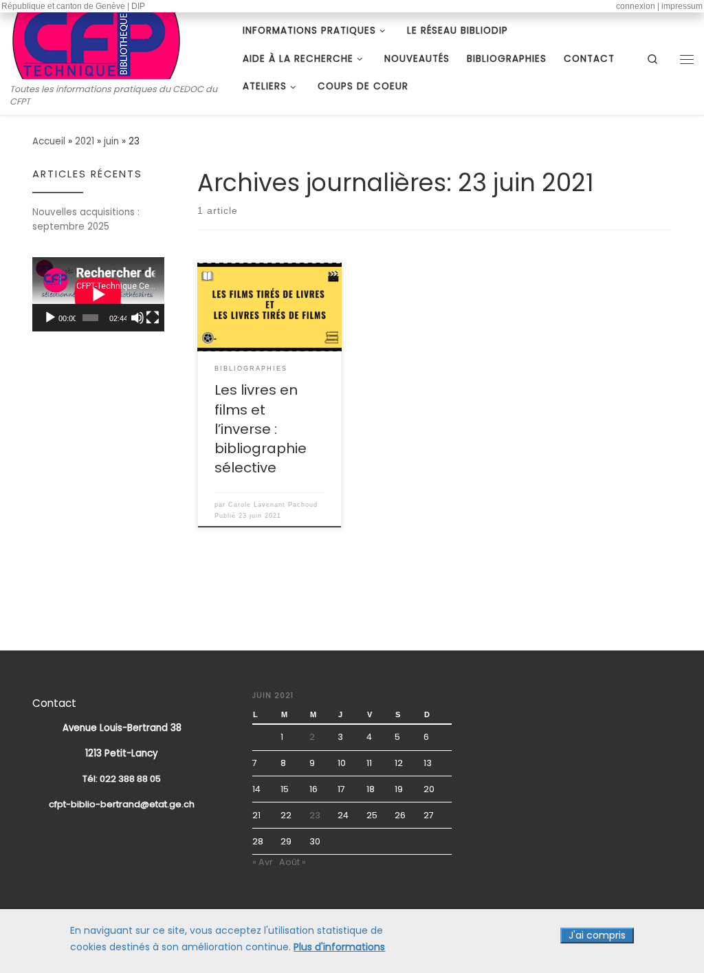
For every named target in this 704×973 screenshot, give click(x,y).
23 (314, 815)
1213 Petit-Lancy (121, 753)
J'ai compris (597, 935)
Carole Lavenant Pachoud (273, 504)
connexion (635, 6)
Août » (292, 862)
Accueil (48, 141)
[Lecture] (50, 318)
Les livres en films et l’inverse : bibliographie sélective (260, 428)
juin (111, 141)
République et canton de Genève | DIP (73, 6)
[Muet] (137, 318)
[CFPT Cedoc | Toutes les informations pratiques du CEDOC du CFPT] (96, 43)
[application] (98, 294)
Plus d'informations (339, 947)
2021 (84, 141)
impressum (682, 6)
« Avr (262, 862)
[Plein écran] (153, 318)
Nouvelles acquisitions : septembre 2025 (86, 219)
